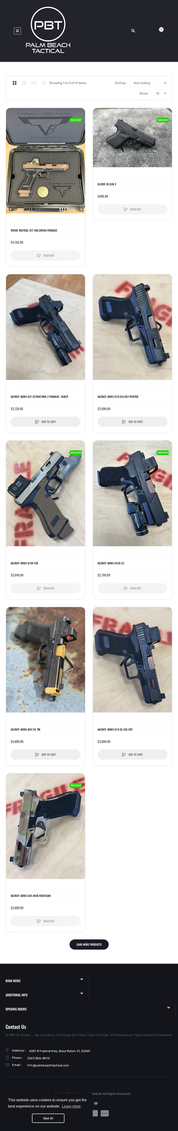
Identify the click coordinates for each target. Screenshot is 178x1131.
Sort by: (121, 83)
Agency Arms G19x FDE (24, 563)
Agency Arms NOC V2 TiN (26, 729)
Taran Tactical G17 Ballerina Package (34, 230)
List (43, 83)
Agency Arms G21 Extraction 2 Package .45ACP (39, 397)
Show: (144, 93)
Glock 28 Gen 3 (107, 184)
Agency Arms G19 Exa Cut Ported (118, 397)
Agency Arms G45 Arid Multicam (31, 896)
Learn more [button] (71, 1106)
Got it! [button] (48, 1118)
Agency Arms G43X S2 (111, 563)
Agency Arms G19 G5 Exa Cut (115, 729)
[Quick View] (11, 131)
